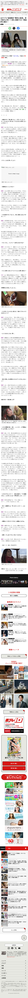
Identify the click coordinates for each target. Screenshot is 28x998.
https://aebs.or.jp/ (11, 956)
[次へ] (27, 582)
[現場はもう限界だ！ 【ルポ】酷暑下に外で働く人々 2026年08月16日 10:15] (7, 687)
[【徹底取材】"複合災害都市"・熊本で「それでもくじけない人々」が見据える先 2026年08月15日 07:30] (21, 687)
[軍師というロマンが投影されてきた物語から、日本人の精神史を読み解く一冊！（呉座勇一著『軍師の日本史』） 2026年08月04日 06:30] (21, 701)
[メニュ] (25, 9)
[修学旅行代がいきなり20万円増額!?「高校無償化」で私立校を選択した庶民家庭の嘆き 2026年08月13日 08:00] (7, 701)
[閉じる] (26, 4)
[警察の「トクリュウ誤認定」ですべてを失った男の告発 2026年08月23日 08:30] (7, 672)
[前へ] (0, 582)
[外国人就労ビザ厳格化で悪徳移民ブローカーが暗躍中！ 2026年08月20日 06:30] (21, 672)
